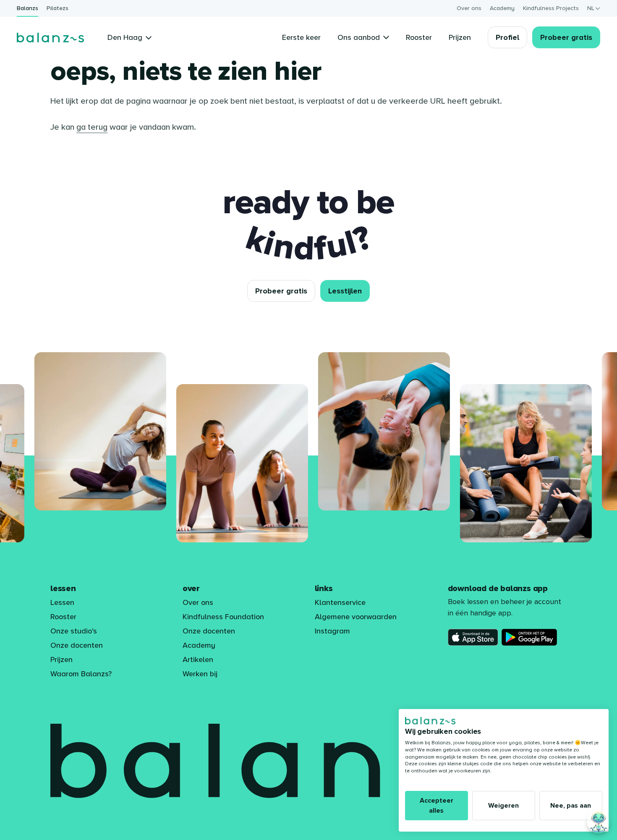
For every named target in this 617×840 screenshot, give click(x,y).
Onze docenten (76, 645)
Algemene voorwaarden (356, 616)
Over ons (469, 8)
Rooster (63, 616)
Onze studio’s (73, 631)
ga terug (91, 127)
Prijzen (61, 659)
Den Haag (124, 37)
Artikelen (198, 659)
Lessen (62, 602)
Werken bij (200, 673)
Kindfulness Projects (551, 8)
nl (590, 8)
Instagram (332, 631)
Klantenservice (340, 602)
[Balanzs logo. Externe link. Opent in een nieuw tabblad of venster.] (430, 721)
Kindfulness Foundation (223, 616)
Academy (502, 8)
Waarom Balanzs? (81, 673)
